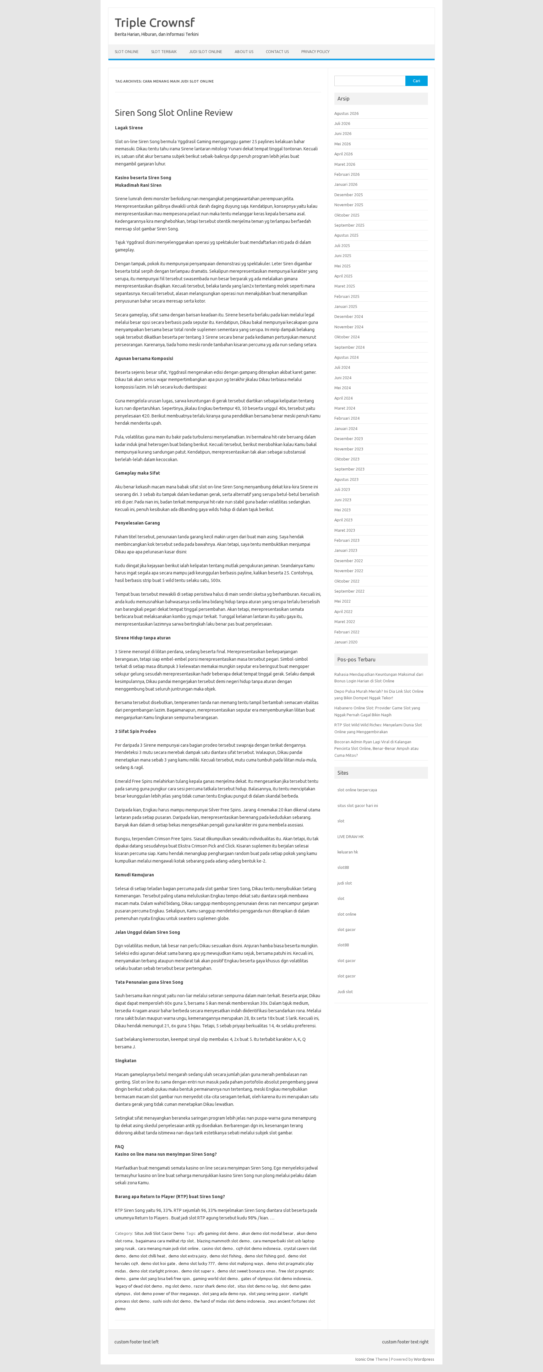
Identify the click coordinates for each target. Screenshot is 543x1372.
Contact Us (277, 52)
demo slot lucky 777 (196, 1263)
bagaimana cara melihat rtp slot (165, 1241)
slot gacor (346, 929)
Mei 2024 (342, 387)
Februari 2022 (346, 632)
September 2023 (349, 469)
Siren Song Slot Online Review (174, 112)
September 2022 (349, 591)
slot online (346, 914)
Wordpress (424, 1359)
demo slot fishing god (264, 1256)
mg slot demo (178, 1286)
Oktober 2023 (346, 459)
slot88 (343, 867)
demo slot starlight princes (153, 1271)
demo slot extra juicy (187, 1256)
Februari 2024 (346, 418)
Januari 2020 (345, 642)
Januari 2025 (345, 306)
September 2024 (349, 347)
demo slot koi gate (158, 1263)
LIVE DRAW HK (350, 836)
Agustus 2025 (346, 235)
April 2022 (343, 611)
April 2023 (343, 520)
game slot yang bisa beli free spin (159, 1278)
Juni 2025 (342, 255)
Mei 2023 (342, 510)
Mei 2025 (342, 266)
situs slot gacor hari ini (357, 805)
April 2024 (343, 398)
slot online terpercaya (357, 790)
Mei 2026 (342, 144)
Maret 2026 (344, 164)
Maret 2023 (344, 530)
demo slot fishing (225, 1256)
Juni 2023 (342, 500)
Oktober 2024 (346, 337)
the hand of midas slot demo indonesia (229, 1301)
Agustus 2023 (346, 479)
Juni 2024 (342, 377)
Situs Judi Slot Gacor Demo (159, 1233)
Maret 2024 (344, 408)
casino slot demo (217, 1248)
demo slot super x (197, 1271)
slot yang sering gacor (269, 1293)
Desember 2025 (348, 194)
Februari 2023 (346, 540)
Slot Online (127, 52)
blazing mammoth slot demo (223, 1241)
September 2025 (349, 225)
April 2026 (343, 154)
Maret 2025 (344, 286)
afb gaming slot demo (218, 1233)
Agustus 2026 (346, 113)
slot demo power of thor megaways (166, 1293)
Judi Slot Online (205, 52)
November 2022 (348, 570)
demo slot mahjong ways (240, 1263)
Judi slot (345, 991)
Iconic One (364, 1359)
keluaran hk (347, 852)
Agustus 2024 (346, 357)
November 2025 (348, 204)
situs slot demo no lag (258, 1286)
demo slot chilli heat (147, 1256)
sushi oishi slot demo (172, 1301)
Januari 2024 (345, 428)
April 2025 (343, 276)
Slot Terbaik (164, 52)
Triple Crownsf (155, 22)
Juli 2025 (342, 245)
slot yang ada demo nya (224, 1293)
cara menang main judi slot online (168, 1248)
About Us (244, 52)
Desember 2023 (348, 438)
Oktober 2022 (346, 581)
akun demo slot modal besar (267, 1233)
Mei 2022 (342, 601)
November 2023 (348, 449)
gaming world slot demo (215, 1278)
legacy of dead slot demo (139, 1286)
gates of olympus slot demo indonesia (276, 1278)
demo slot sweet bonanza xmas (246, 1271)
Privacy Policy (315, 52)
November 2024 (348, 327)
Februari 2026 (346, 174)
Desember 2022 (348, 560)
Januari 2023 (345, 550)
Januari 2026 (345, 184)
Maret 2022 (344, 621)
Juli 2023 (342, 489)
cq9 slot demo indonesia (258, 1248)
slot (340, 821)
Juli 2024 (342, 367)
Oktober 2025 (346, 215)
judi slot (344, 883)
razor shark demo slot (214, 1286)
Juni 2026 (342, 133)
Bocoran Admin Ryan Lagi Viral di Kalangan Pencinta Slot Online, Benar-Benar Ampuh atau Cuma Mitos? (376, 748)
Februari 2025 (346, 296)
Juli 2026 (342, 123)
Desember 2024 (348, 316)
